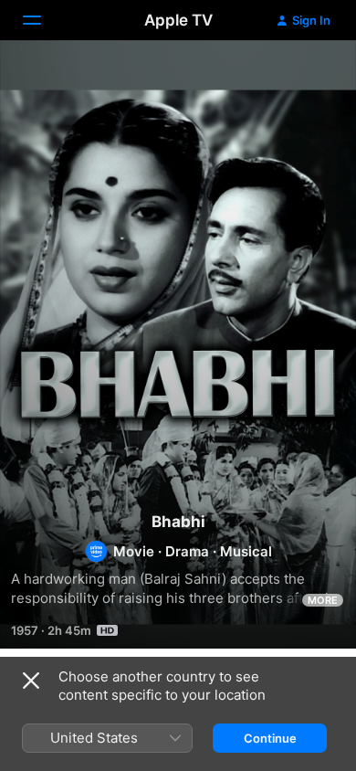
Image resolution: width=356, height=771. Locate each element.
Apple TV (178, 20)
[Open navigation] (43, 20)
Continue (270, 738)
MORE (323, 600)
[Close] (31, 680)
